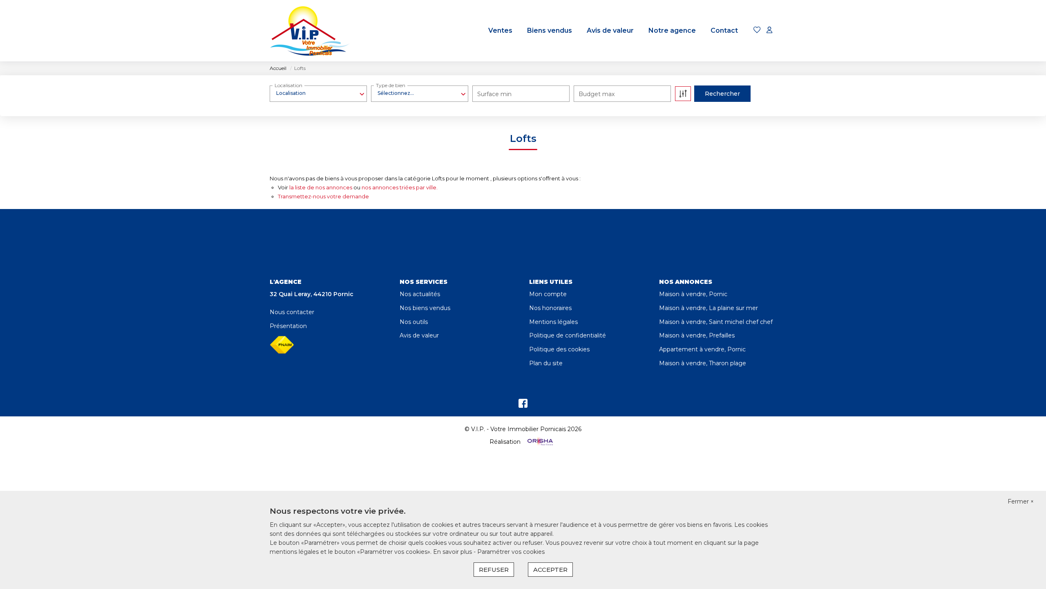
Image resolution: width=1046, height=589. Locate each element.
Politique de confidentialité (567, 335)
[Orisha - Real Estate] (539, 441)
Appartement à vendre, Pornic (702, 349)
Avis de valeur (610, 30)
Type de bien (390, 85)
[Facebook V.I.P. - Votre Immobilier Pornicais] (523, 405)
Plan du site (546, 363)
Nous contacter (292, 312)
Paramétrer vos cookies (511, 551)
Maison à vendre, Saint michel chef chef (716, 322)
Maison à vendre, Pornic (693, 294)
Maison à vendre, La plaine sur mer (708, 308)
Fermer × (1021, 501)
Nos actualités (420, 294)
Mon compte (548, 294)
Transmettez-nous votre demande (323, 196)
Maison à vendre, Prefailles (697, 335)
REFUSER (494, 569)
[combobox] (318, 93)
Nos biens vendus (425, 308)
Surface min (494, 94)
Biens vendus (549, 30)
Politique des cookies (559, 349)
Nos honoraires (550, 308)
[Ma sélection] (757, 30)
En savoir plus (453, 551)
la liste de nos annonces (320, 187)
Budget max (597, 94)
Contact (724, 30)
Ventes (500, 30)
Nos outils (414, 322)
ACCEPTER (550, 569)
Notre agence (672, 30)
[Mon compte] (769, 30)
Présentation (288, 326)
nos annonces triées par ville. (400, 187)
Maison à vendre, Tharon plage (702, 363)
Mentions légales (553, 322)
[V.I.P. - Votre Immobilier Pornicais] (310, 30)
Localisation (288, 85)
